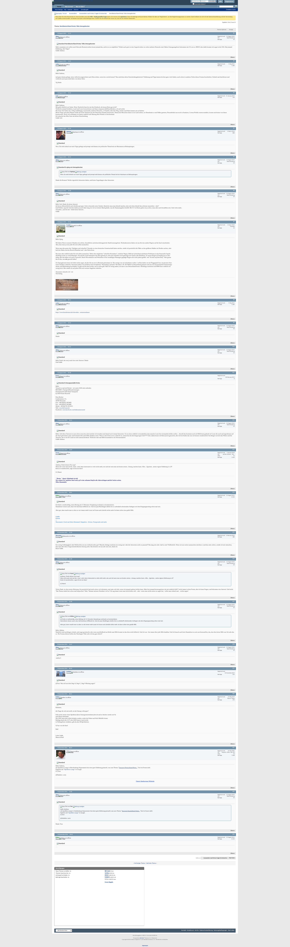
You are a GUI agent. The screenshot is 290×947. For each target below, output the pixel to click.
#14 (234, 492)
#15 (234, 532)
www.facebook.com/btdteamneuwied (73, 410)
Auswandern (73, 13)
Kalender (70, 9)
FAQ (65, 9)
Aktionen (76, 9)
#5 (234, 156)
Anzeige (231, 29)
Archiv (197, 930)
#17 (234, 601)
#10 (234, 346)
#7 (234, 221)
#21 (234, 747)
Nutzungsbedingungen (220, 930)
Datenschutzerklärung (206, 930)
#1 (234, 33)
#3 (234, 92)
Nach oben (232, 858)
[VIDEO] (107, 877)
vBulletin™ (142, 938)
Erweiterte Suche (231, 9)
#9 (234, 322)
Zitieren (233, 57)
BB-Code (107, 871)
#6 (234, 190)
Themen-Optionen (221, 29)
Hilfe (220, 1)
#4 (234, 128)
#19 (234, 668)
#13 (234, 449)
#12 (234, 420)
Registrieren (229, 1)
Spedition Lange (69, 769)
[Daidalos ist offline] (60, 674)
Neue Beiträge (59, 9)
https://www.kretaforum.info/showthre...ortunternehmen (73, 312)
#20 (234, 693)
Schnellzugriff (84, 9)
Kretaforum (190, 930)
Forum (59, 6)
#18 (234, 644)
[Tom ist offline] (60, 754)
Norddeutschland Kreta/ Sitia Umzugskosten (75, 26)
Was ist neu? (69, 6)
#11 (234, 372)
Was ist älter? (80, 6)
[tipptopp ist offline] (60, 135)
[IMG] (106, 875)
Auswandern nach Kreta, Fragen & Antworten (93, 13)
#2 (234, 61)
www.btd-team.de (64, 408)
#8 (234, 300)
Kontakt (183, 930)
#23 (234, 834)
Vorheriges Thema (139, 863)
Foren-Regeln (109, 882)
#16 (234, 558)
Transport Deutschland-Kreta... (128, 767)
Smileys (107, 873)
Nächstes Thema (151, 863)
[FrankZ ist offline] (60, 228)
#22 (234, 791)
